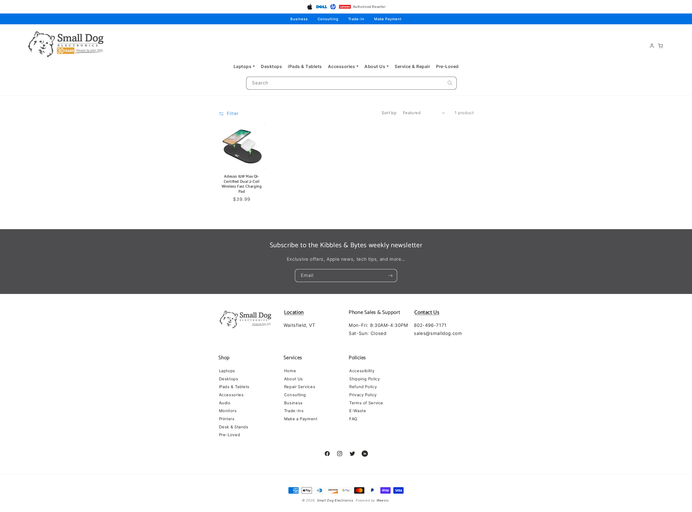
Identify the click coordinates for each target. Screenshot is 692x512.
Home (290, 371)
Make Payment (388, 19)
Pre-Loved (447, 66)
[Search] (450, 83)
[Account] (652, 46)
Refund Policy (363, 387)
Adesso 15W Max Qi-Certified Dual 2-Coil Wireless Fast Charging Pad (242, 184)
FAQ (353, 418)
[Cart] (660, 46)
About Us (374, 66)
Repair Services (299, 387)
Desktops (271, 66)
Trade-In (356, 19)
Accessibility (361, 371)
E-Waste (357, 411)
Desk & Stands (233, 427)
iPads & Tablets (305, 66)
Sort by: (389, 112)
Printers (227, 418)
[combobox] (351, 83)
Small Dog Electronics (335, 500)
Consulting (328, 19)
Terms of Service (366, 403)
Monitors (228, 411)
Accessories (341, 66)
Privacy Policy (363, 395)
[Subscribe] (390, 275)
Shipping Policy (364, 379)
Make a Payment (301, 418)
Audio (225, 403)
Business (299, 19)
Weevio (382, 500)
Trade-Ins (294, 411)
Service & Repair (412, 66)
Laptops (243, 66)
